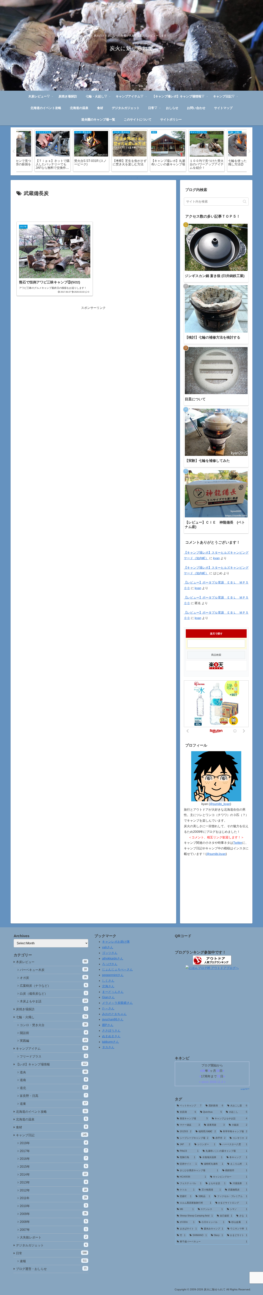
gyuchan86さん (112, 1019)
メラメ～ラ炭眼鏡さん (117, 1002)
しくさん (108, 980)
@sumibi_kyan (220, 804)
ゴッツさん (109, 953)
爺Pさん (107, 1025)
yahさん (107, 947)
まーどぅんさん (113, 991)
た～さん (108, 1008)
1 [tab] (126, 178)
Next (249, 151)
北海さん (108, 986)
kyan (216, 558)
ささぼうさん (111, 1030)
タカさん (108, 1047)
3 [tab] (137, 178)
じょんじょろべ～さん (117, 969)
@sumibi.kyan (216, 854)
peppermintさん (113, 975)
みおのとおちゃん (114, 1014)
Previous (13, 151)
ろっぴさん (109, 964)
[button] (244, 201)
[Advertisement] (93, 208)
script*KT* (245, 1089)
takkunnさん (110, 1041)
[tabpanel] (35, 151)
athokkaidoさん (112, 958)
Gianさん (108, 997)
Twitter (237, 842)
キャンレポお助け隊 (116, 941)
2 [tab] (131, 178)
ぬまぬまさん (111, 1036)
